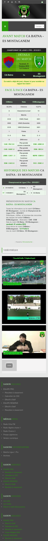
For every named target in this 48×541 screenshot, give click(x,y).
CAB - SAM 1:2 (9, 149)
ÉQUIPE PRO (8, 389)
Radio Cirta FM (9, 424)
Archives (6, 455)
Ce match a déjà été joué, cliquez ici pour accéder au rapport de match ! (24, 82)
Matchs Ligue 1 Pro (10, 452)
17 (3, 193)
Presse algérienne (10, 434)
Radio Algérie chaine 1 (12, 427)
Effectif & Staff (10, 399)
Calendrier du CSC (12, 396)
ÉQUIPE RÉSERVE (10, 403)
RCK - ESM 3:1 (38, 163)
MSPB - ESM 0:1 (38, 155)
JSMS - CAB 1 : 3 (9, 155)
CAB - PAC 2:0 (9, 144)
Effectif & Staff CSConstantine (14, 507)
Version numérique (10, 438)
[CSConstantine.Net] (24, 11)
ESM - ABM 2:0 (38, 144)
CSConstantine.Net (27, 242)
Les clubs (6, 501)
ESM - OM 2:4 (38, 149)
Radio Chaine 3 (9, 431)
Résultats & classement (14, 392)
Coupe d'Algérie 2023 (12, 532)
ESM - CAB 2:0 (9, 163)
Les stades (7, 504)
